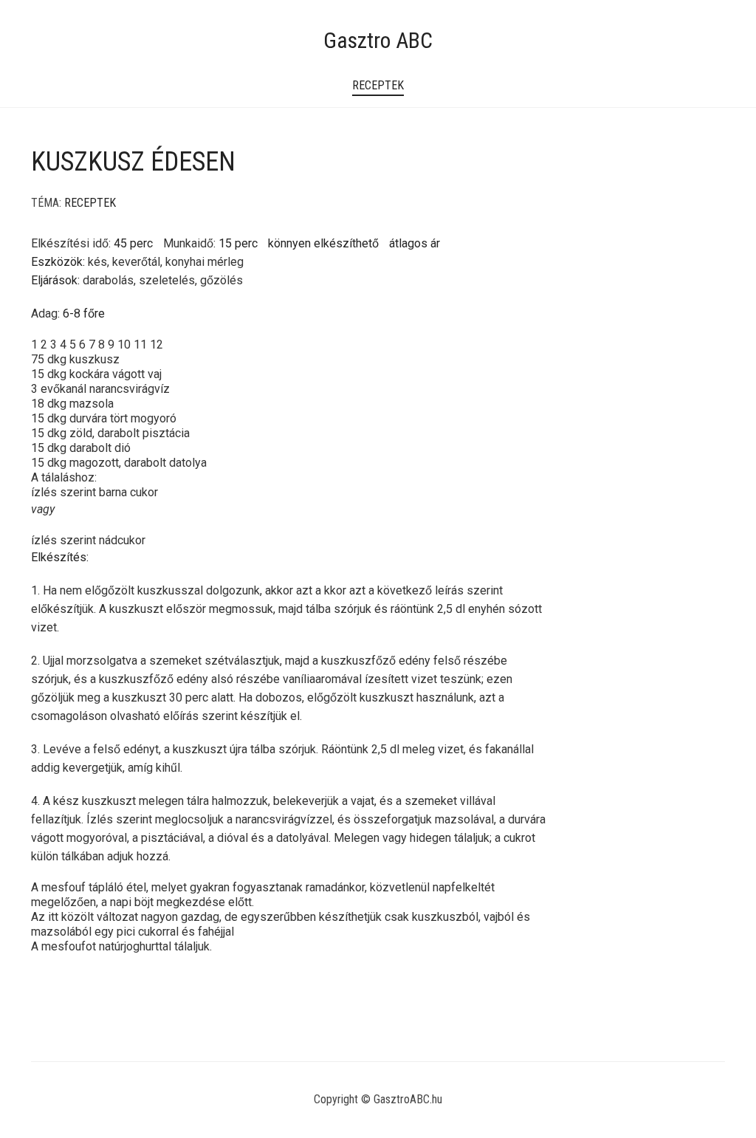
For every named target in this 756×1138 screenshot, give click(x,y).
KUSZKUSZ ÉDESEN (133, 161)
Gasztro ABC (378, 40)
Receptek (378, 85)
